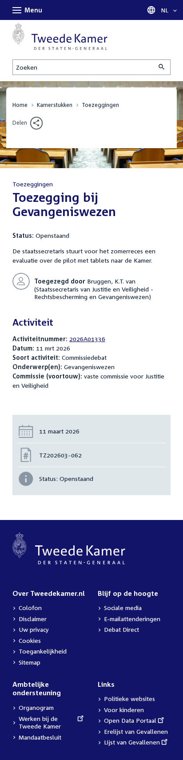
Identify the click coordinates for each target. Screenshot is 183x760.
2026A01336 (87, 339)
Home (20, 105)
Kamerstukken (54, 105)
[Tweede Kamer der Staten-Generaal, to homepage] (59, 36)
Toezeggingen (100, 105)
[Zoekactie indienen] (162, 67)
